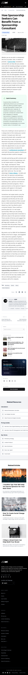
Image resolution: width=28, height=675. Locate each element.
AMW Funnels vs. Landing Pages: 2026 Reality (15, 338)
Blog (5, 10)
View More (3, 641)
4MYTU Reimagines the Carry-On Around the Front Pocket (16, 349)
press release (14, 173)
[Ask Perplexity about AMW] (6, 576)
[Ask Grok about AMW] (10, 576)
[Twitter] (5, 672)
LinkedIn (12, 308)
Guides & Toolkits (5, 633)
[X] (7, 381)
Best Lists (3, 639)
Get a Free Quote (14, 389)
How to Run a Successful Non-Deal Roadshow (15, 354)
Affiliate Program (5, 601)
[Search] (23, 329)
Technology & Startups (6, 650)
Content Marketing (5, 619)
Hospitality (3, 653)
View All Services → (5, 621)
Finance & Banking (5, 658)
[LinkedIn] (9, 381)
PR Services (3, 616)
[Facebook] (4, 381)
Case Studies (4, 598)
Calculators (3, 636)
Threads (22, 308)
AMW (13, 32)
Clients (2, 596)
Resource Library (5, 630)
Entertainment (4, 655)
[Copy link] (25, 292)
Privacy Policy (15, 672)
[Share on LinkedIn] (19, 292)
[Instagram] (12, 381)
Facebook (17, 308)
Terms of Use (22, 672)
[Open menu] (25, 2)
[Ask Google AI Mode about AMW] (8, 576)
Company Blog (11, 10)
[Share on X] (16, 292)
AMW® (10, 301)
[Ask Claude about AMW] (3, 576)
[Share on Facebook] (22, 292)
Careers (3, 604)
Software (3, 613)
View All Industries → (6, 661)
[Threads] (15, 381)
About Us (3, 593)
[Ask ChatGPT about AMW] (1, 576)
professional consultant (17, 150)
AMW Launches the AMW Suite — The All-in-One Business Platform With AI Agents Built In (16, 343)
